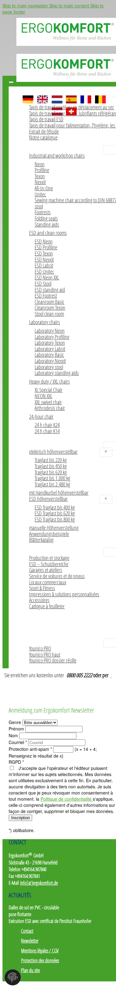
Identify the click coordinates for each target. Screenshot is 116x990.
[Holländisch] (57, 97)
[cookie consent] (13, 979)
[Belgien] (100, 97)
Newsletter (29, 940)
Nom (14, 735)
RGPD (16, 762)
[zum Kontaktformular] (111, 675)
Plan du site (30, 970)
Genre (15, 722)
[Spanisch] (71, 97)
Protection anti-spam (30, 749)
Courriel (18, 742)
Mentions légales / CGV (39, 950)
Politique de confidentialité (67, 799)
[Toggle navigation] (11, 82)
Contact (27, 931)
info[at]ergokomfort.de (39, 882)
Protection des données (40, 960)
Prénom (17, 729)
